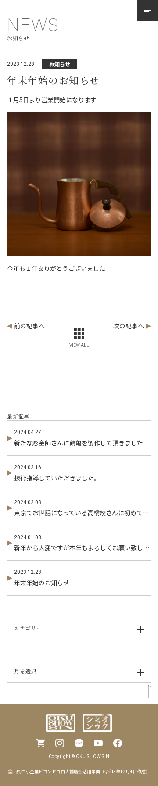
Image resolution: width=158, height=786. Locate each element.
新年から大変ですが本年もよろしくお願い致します (81, 547)
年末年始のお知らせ (41, 582)
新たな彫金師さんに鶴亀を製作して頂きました (78, 442)
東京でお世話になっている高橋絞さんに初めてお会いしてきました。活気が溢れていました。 (81, 512)
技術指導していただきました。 (57, 477)
